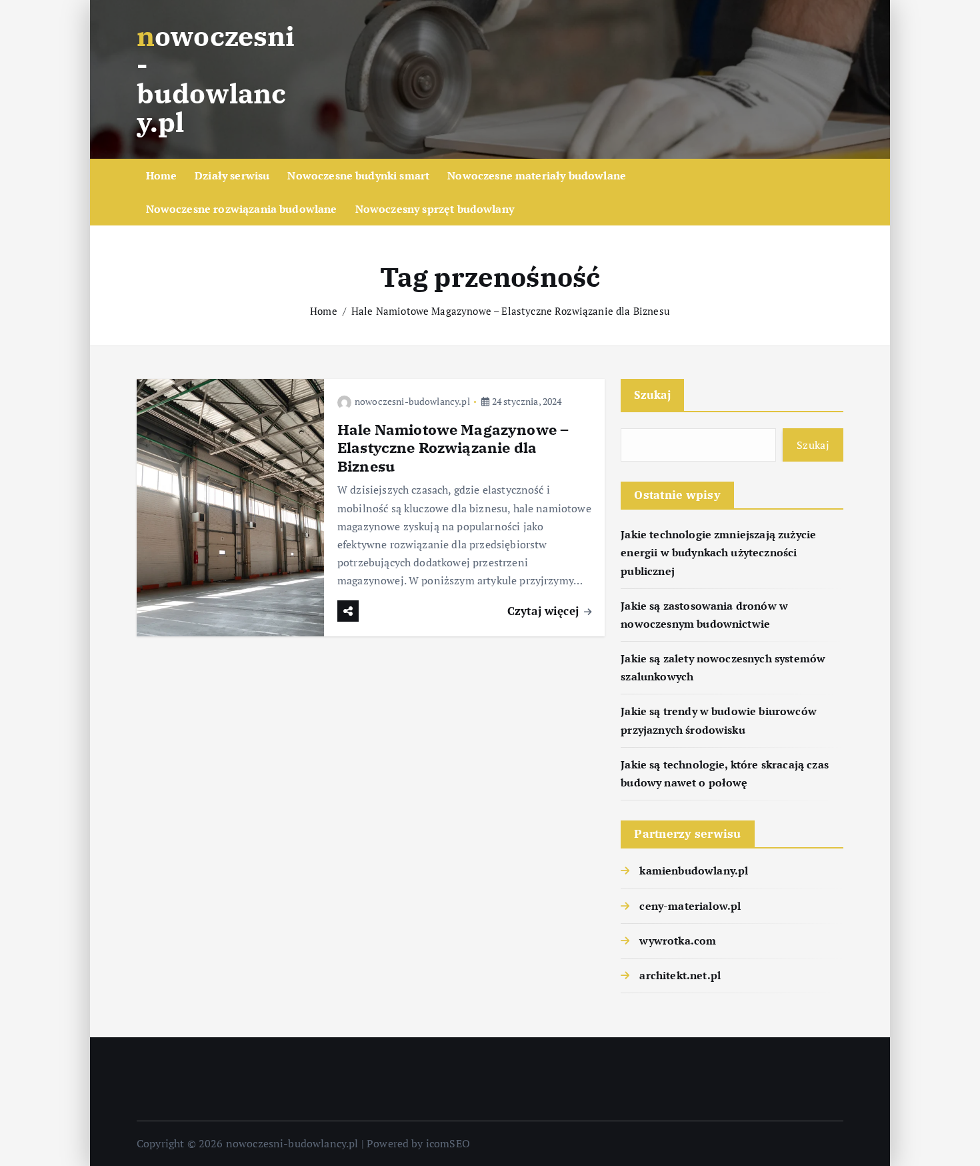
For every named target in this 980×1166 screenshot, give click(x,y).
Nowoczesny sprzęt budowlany (434, 208)
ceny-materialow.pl (690, 905)
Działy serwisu (232, 175)
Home (161, 175)
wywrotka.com (677, 940)
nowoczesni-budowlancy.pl (412, 401)
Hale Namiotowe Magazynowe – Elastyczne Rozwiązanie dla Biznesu (510, 311)
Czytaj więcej (544, 610)
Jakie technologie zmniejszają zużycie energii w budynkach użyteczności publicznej (718, 552)
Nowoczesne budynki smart (358, 175)
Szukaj (652, 394)
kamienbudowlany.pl (693, 870)
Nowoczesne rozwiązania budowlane (241, 208)
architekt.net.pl (680, 975)
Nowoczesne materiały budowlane (536, 175)
